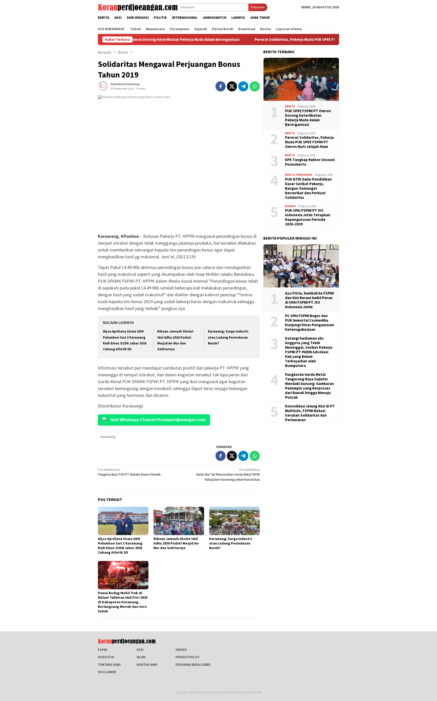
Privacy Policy (187, 657)
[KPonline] (138, 7)
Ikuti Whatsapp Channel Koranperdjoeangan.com (158, 420)
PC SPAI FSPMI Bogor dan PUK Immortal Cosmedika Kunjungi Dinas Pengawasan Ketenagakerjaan (309, 322)
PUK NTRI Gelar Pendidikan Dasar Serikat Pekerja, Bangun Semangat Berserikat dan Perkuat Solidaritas (308, 188)
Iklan (141, 657)
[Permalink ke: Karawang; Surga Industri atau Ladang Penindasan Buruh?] (234, 521)
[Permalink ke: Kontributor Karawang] (103, 86)
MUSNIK (290, 206)
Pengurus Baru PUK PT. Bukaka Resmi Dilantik (129, 472)
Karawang (108, 436)
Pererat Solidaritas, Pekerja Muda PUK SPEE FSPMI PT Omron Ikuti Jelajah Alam (299, 39)
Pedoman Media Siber (193, 665)
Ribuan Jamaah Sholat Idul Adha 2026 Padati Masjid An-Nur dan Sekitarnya (177, 543)
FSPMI (102, 650)
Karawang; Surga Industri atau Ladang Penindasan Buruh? (228, 337)
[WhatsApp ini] (255, 86)
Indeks (181, 650)
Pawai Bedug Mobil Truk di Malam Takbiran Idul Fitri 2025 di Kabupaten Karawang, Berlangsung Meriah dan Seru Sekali (122, 602)
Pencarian (258, 7)
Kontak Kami (147, 665)
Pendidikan (304, 175)
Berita (290, 106)
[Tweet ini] (232, 86)
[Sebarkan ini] (220, 86)
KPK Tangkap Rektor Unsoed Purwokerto (310, 161)
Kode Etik (106, 657)
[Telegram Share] (243, 86)
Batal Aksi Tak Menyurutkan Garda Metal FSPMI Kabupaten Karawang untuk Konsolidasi (228, 475)
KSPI (140, 650)
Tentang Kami (109, 665)
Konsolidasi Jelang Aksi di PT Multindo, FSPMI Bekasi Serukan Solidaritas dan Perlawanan (310, 413)
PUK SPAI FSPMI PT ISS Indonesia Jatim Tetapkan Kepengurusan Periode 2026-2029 (307, 217)
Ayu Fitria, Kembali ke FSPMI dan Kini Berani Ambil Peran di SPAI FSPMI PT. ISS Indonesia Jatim (309, 300)
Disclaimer (107, 672)
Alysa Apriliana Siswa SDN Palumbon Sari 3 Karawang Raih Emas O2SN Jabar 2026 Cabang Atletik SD (120, 545)
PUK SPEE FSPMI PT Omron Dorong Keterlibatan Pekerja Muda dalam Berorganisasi (144, 39)
